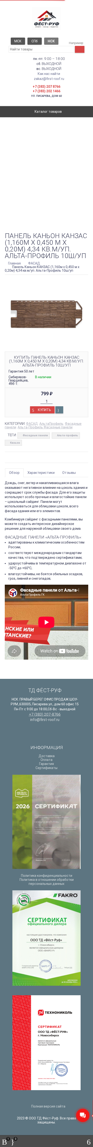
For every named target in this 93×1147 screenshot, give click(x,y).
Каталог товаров (48, 111)
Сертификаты (46, 768)
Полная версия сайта (48, 1106)
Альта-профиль (67, 435)
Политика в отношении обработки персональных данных (47, 882)
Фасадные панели (35, 435)
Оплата (46, 760)
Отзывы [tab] (69, 473)
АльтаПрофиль (51, 424)
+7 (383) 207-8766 (45, 714)
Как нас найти (49, 74)
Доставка (47, 756)
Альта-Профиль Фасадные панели (45, 427)
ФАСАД (32, 424)
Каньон (15, 442)
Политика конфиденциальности (46, 875)
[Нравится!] (59, 409)
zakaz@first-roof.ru (49, 79)
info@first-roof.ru (44, 719)
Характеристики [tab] (41, 473)
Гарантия (46, 764)
